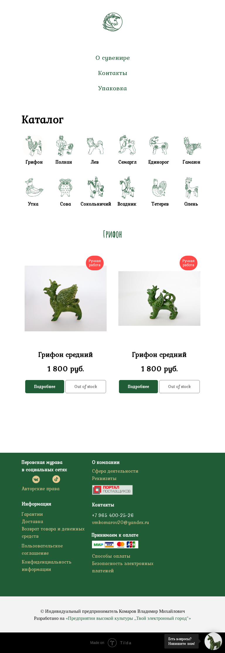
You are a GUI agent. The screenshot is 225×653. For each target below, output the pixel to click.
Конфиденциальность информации (46, 565)
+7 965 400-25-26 (113, 515)
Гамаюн (191, 161)
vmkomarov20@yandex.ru (120, 522)
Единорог (158, 161)
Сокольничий (96, 203)
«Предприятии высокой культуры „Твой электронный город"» (128, 618)
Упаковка (112, 88)
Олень (191, 203)
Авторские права (40, 488)
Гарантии (32, 514)
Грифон (34, 161)
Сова (65, 203)
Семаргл (127, 161)
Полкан (64, 161)
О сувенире (113, 57)
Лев (95, 161)
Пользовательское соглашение (42, 549)
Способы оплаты (111, 555)
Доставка (32, 521)
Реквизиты (104, 478)
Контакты (112, 72)
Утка (33, 203)
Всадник (126, 203)
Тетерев (160, 203)
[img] (127, 145)
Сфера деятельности (115, 470)
